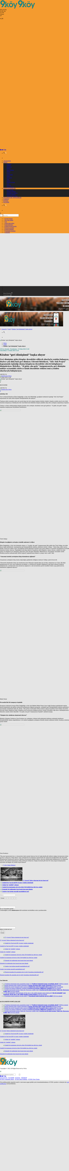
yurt (5, 221)
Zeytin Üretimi (8, 218)
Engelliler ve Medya (12, 193)
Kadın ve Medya (11, 194)
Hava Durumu (7, 293)
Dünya (8, 168)
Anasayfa (4, 329)
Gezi (8, 184)
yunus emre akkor (9, 223)
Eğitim (8, 171)
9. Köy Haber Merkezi (9, 865)
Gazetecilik (10, 174)
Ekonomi (9, 167)
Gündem (9, 164)
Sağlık (8, 181)
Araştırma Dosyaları (12, 196)
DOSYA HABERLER (9, 188)
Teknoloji (9, 177)
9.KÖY (5, 162)
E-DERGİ (6, 199)
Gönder (2, 898)
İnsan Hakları (10, 170)
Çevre (8, 173)
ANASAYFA (7, 161)
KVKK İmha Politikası (21, 1079)
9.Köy (5, 343)
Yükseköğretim (8, 225)
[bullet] (12, 898)
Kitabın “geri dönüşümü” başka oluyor (22, 329)
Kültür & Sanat (11, 182)
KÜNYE (5, 200)
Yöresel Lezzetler (9, 228)
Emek (8, 176)
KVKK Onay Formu (34, 1079)
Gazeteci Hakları (11, 191)
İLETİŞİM (6, 202)
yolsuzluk (7, 232)
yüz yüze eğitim (8, 220)
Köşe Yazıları (10, 187)
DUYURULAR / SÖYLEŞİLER (12, 197)
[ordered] (11, 898)
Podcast (9, 185)
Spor (8, 179)
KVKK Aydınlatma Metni (7, 1079)
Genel (9, 329)
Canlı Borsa (6, 295)
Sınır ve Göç (10, 190)
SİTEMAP (24, 1077)
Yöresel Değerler (9, 229)
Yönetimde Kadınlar (9, 231)
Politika (9, 165)
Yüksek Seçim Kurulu (10, 226)
